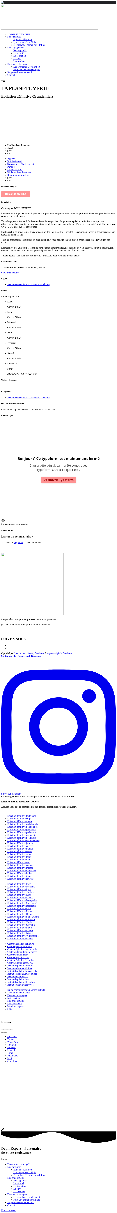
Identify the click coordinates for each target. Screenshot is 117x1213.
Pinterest (11, 1047)
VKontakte (12, 1055)
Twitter (10, 1039)
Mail (9, 1058)
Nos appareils (20, 1180)
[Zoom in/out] (11, 1029)
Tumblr (10, 1053)
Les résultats (19, 1191)
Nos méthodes (14, 1167)
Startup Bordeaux (35, 653)
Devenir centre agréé (17, 1194)
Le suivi (17, 1188)
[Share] (5, 1029)
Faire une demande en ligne (26, 1199)
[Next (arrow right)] (5, 1032)
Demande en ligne (15, 194)
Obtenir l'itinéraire (10, 272)
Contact (11, 1205)
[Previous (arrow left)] (2, 1032)
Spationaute (19, 653)
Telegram (11, 1044)
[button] (3, 81)
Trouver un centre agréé (18, 1164)
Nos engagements (15, 1178)
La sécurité (18, 1183)
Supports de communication (20, 1202)
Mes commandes (9, 632)
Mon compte (7, 629)
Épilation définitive (22, 1169)
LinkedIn (11, 1050)
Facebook (12, 1036)
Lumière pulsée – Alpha (24, 1172)
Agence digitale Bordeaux (59, 653)
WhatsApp (12, 1042)
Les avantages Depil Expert (26, 1197)
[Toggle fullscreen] (8, 1029)
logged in (18, 542)
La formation (19, 1186)
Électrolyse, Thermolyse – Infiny (29, 1175)
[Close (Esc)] (2, 1029)
